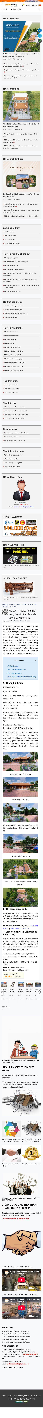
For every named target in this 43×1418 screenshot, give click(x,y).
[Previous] (1, 992)
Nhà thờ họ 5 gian (10, 339)
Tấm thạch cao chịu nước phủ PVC (15, 411)
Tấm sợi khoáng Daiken (12, 466)
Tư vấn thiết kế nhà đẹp (12, 243)
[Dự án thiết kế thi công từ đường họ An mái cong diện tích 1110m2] (21, 176)
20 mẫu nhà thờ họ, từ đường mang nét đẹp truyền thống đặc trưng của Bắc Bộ (20, 65)
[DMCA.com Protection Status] (21, 1402)
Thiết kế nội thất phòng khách (14, 306)
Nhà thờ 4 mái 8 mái (11, 332)
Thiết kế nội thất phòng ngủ (13, 309)
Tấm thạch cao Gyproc (11, 388)
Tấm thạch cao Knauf (11, 392)
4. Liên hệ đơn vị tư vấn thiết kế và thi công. (21, 677)
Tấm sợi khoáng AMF (11, 459)
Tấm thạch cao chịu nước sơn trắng (16, 414)
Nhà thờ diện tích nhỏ (11, 335)
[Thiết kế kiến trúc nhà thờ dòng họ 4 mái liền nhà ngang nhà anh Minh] (21, 106)
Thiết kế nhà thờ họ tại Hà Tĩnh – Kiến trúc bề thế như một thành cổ (20, 205)
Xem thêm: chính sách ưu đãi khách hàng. (15, 1218)
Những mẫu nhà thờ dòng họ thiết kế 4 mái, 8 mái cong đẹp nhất (20, 141)
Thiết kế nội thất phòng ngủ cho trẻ (15, 313)
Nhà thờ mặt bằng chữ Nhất (13, 351)
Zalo (39, 35)
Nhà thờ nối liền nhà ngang (13, 359)
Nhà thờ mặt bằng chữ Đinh (13, 370)
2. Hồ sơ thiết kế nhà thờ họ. (16, 669)
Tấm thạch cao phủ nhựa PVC (14, 418)
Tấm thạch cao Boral (11, 385)
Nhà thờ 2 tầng (9, 343)
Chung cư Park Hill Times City (14, 269)
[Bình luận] (20, 621)
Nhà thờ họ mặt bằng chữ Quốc (14, 362)
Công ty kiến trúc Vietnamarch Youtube (14, 1339)
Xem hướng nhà (9, 239)
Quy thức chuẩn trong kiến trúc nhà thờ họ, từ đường (21, 70)
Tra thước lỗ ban (9, 232)
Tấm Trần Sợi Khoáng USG (13, 463)
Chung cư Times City (11, 265)
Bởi (3, 621)
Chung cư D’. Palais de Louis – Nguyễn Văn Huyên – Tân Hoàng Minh (21, 286)
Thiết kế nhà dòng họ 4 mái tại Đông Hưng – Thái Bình (20, 135)
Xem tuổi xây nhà (10, 235)
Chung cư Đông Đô (10, 258)
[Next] (39, 992)
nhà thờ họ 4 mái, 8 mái (20, 928)
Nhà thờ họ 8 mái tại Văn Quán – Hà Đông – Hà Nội (21, 216)
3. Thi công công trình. (14, 673)
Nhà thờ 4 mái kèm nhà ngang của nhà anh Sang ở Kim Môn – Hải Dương (20, 147)
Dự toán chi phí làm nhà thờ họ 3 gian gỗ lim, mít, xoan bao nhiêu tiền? (20, 77)
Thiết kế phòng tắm (10, 317)
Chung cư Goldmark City (12, 291)
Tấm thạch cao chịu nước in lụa (14, 407)
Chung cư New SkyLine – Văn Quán (16, 261)
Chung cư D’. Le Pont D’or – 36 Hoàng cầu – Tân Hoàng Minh (20, 280)
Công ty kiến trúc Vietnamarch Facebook (15, 1331)
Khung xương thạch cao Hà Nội (14, 440)
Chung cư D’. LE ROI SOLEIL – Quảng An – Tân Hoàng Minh (19, 274)
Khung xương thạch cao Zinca (14, 437)
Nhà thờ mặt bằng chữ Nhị (13, 355)
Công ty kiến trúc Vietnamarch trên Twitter (15, 1334)
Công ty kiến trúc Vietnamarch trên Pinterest (16, 1342)
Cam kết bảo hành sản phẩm (31, 1164)
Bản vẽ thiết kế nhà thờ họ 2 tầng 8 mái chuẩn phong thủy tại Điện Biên (21, 211)
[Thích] (14, 621)
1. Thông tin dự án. (13, 666)
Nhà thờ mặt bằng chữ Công (13, 366)
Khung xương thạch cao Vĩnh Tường (16, 433)
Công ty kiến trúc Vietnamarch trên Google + (16, 1336)
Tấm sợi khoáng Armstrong (13, 455)
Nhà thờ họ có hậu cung (12, 347)
